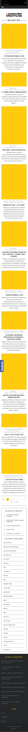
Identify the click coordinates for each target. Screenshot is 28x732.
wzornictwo (7, 649)
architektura (8, 542)
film (5, 567)
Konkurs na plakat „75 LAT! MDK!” (14, 205)
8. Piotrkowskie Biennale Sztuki (14, 56)
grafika (14, 50)
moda (5, 600)
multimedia (20, 429)
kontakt (3, 721)
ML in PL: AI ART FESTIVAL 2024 (14, 435)
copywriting (7, 555)
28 (11, 502)
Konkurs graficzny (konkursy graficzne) (13, 683)
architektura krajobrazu (11, 546)
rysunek (17, 52)
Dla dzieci (6, 559)
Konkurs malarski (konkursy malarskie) (13, 687)
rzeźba (19, 291)
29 (14, 502)
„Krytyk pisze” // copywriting (13, 533)
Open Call (6, 616)
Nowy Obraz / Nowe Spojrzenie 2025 (14, 150)
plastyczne (10, 52)
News (5, 612)
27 (24, 499)
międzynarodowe (8, 596)
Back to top (13, 728)
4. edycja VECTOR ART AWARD (14, 479)
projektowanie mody (9, 625)
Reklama (6, 629)
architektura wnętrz (10, 551)
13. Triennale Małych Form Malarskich (14, 92)
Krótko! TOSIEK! (10, 529)
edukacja (6, 563)
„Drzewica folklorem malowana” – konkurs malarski (14, 396)
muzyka (6, 608)
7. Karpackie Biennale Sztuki (14, 295)
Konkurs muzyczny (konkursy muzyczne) (13, 691)
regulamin (4, 717)
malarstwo (20, 50)
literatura (7, 588)
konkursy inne (8, 583)
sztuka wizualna (8, 641)
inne (5, 579)
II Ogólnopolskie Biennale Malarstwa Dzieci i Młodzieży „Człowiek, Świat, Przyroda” (14, 254)
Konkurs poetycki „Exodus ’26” (14, 525)
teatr (5, 645)
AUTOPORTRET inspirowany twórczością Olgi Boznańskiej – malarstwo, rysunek (14, 337)
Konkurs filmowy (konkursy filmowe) (12, 673)
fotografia (7, 50)
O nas (3, 713)
